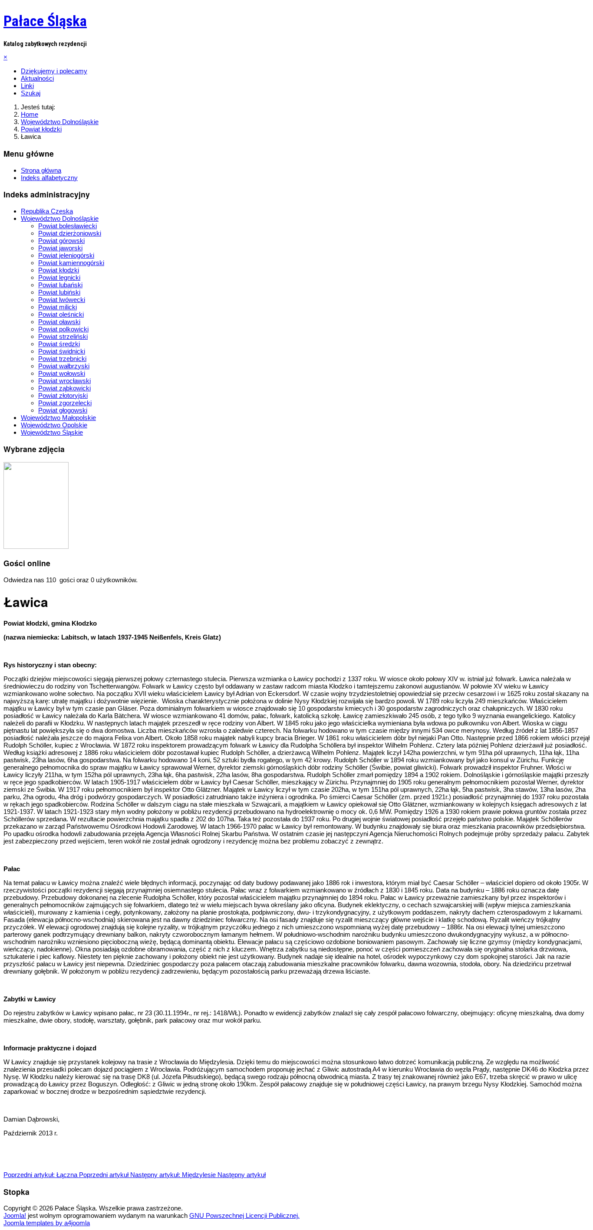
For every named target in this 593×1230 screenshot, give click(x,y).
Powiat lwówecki (61, 299)
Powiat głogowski (62, 410)
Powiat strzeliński (63, 336)
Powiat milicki (57, 307)
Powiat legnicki (59, 277)
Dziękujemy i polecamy (54, 71)
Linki (27, 85)
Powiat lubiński (59, 292)
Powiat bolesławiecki (67, 226)
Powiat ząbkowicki (64, 388)
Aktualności (37, 78)
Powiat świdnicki (61, 351)
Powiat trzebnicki (62, 358)
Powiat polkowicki (63, 329)
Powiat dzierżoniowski (69, 233)
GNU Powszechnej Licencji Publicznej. (244, 1215)
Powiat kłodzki (58, 270)
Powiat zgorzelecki (65, 403)
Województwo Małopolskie (58, 417)
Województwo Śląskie (52, 432)
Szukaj (30, 93)
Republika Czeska (47, 211)
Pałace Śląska (45, 21)
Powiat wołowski (61, 373)
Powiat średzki (59, 344)
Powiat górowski (61, 240)
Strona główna (41, 170)
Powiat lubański (60, 285)
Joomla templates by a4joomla (46, 1223)
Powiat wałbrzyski (63, 366)
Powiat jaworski (60, 248)
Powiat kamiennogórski (71, 262)
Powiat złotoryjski (63, 395)
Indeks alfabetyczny (49, 177)
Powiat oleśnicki (61, 314)
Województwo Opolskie (54, 425)
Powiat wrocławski (64, 380)
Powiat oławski (59, 321)
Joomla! (14, 1215)
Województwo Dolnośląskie (60, 218)
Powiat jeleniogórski (66, 255)
